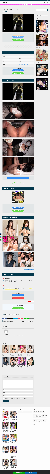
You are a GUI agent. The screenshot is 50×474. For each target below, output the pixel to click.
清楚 (16, 314)
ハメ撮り (12, 314)
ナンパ (39, 415)
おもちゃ (41, 411)
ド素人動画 (4, 2)
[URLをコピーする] (31, 318)
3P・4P (34, 411)
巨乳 (34, 420)
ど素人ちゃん (6, 334)
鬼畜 (34, 424)
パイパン (40, 416)
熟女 (36, 421)
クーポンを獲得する (18, 472)
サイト (4, 395)
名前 (4, 389)
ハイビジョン (9, 314)
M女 (38, 411)
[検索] (47, 0)
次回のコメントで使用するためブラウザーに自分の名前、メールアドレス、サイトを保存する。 (15, 398)
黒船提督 (6, 11)
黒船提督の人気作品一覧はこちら (29, 269)
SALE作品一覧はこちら (31, 472)
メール (4, 392)
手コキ (38, 420)
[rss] (46, 0)
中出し (14, 314)
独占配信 (39, 421)
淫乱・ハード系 (42, 420)
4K (6, 314)
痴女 (41, 421)
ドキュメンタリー (36, 415)
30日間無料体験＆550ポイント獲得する (24, 64)
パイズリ (37, 416)
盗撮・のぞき (44, 421)
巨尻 (36, 420)
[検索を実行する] (47, 10)
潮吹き (34, 421)
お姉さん (44, 411)
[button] (4, 318)
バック (34, 416)
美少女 (18, 314)
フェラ (43, 416)
